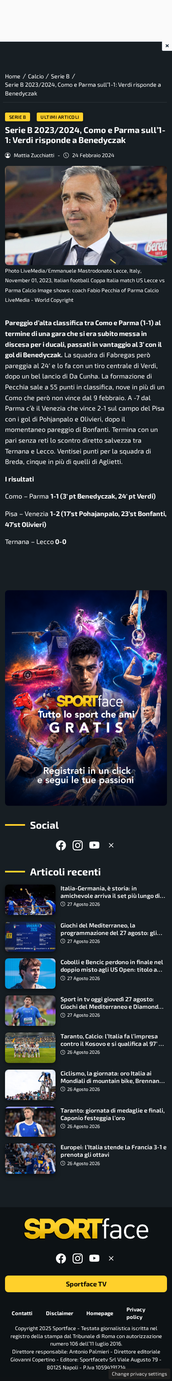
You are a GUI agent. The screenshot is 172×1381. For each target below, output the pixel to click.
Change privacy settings (139, 1373)
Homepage (99, 1313)
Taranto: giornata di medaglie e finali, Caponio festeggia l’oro (112, 1114)
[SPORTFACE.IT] (86, 1229)
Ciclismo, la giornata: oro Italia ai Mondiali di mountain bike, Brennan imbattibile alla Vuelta (110, 1081)
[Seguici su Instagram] (78, 845)
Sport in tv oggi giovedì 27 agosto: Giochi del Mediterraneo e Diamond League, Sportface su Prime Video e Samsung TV (109, 1010)
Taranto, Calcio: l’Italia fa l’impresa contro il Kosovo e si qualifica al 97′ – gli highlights (111, 1044)
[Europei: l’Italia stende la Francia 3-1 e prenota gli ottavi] (30, 1158)
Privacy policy (135, 1313)
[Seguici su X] (111, 845)
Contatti (22, 1313)
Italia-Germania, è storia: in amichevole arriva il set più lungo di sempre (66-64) (110, 896)
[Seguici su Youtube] (94, 845)
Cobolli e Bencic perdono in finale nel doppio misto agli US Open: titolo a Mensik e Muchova (112, 969)
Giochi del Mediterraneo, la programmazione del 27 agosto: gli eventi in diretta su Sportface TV (109, 933)
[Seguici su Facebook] (61, 845)
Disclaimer (59, 1313)
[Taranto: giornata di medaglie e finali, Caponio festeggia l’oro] (30, 1122)
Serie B (17, 117)
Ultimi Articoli (59, 117)
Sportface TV (86, 1284)
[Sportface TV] (86, 698)
